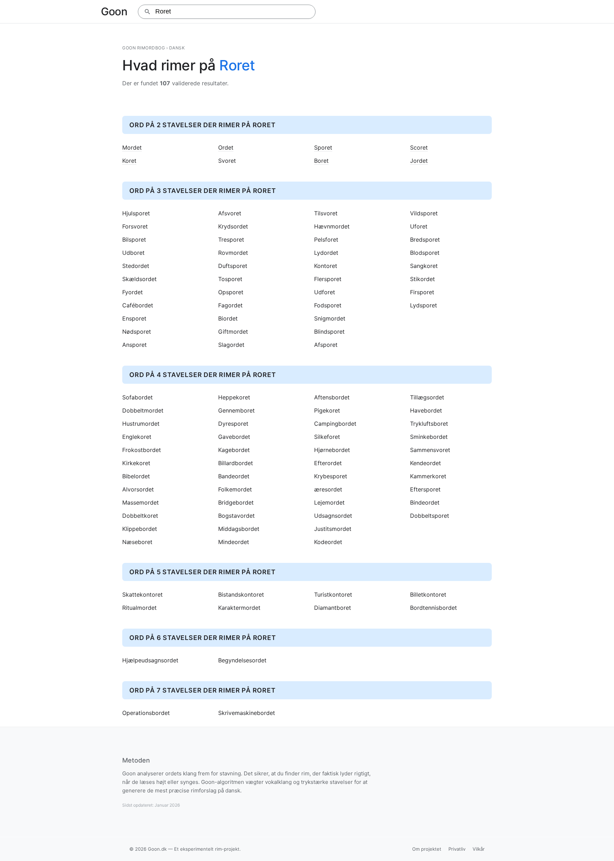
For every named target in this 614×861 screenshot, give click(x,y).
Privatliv (456, 849)
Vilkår (479, 849)
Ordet (225, 147)
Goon (114, 11)
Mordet (132, 147)
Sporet (323, 147)
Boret (321, 160)
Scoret (419, 147)
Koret (129, 160)
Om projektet (426, 849)
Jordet (419, 160)
